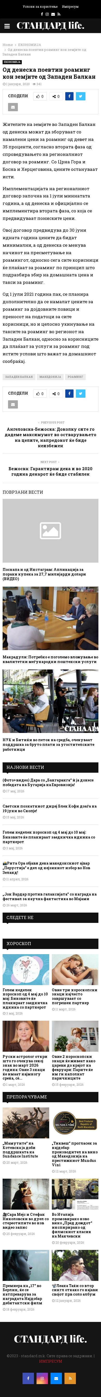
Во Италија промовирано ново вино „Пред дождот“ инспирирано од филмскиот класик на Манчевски (72, 1225)
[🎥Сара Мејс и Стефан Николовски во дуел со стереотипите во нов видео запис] (26, 1194)
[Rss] (70, 1378)
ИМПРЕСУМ (50, 1361)
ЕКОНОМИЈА (12, 62)
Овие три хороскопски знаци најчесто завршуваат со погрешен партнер (74, 996)
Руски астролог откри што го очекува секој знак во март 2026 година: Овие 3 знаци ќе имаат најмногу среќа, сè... (25, 1067)
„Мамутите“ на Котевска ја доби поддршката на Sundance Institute (20, 1150)
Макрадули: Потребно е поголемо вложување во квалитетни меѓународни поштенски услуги (50, 659)
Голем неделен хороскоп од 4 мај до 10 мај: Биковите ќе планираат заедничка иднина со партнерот (49, 837)
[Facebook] (28, 1378)
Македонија (50, 377)
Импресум (70, 6)
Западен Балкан (19, 377)
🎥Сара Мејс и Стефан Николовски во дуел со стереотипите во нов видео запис (26, 1221)
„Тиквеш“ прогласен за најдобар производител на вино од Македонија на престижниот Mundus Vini (75, 1154)
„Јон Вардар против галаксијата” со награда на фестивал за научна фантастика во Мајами (50, 896)
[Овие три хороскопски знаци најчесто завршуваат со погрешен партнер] (75, 969)
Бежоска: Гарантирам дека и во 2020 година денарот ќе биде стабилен (50, 471)
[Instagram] (42, 1378)
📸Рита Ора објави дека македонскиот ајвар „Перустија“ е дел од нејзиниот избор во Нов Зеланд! (46, 868)
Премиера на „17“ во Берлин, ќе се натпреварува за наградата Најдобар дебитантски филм (22, 1294)
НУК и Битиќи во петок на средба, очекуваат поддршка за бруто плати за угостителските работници (48, 744)
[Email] (56, 1378)
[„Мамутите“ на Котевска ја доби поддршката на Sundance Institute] (26, 1122)
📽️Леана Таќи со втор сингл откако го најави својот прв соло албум (75, 1290)
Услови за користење (40, 6)
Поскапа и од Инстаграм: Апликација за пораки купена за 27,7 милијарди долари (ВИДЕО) (44, 574)
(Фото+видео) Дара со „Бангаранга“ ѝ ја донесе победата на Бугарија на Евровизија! (48, 782)
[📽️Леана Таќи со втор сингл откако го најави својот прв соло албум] (75, 1265)
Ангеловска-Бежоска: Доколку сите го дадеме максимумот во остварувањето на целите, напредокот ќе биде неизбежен (50, 437)
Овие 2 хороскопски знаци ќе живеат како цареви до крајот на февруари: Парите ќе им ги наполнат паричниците (73, 1067)
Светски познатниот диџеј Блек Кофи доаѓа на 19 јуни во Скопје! (50, 808)
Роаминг (75, 377)
